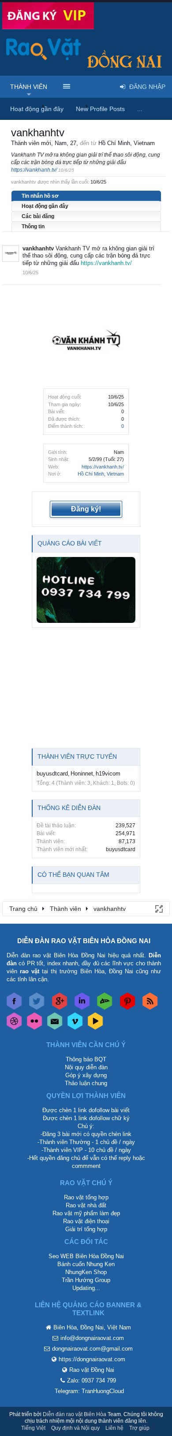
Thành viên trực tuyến (77, 756)
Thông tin (33, 226)
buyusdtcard (52, 773)
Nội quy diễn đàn (86, 1067)
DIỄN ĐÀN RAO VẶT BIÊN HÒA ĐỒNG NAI (83, 941)
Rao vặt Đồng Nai (91, 1370)
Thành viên (28, 86)
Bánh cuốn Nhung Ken (86, 1264)
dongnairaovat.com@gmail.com (92, 1348)
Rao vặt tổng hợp (86, 1197)
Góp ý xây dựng (86, 1075)
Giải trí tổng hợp (86, 1229)
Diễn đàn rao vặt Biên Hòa (74, 1414)
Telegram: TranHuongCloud (89, 1391)
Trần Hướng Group (86, 1280)
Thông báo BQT (86, 1059)
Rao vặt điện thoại (86, 1221)
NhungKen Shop (86, 1272)
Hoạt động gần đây (45, 206)
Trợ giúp (139, 1428)
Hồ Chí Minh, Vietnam (101, 473)
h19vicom (108, 773)
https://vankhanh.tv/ (103, 466)
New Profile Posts (100, 108)
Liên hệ (114, 1428)
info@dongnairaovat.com (92, 1338)
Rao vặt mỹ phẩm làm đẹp (86, 1213)
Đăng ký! (86, 509)
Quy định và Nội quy (75, 1428)
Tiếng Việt (33, 1428)
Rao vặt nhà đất (86, 1205)
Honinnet (82, 773)
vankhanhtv (38, 248)
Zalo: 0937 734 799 (91, 1380)
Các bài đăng (38, 216)
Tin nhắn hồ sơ (40, 196)
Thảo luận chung (86, 1083)
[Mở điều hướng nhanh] (158, 908)
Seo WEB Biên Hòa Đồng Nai (86, 1256)
